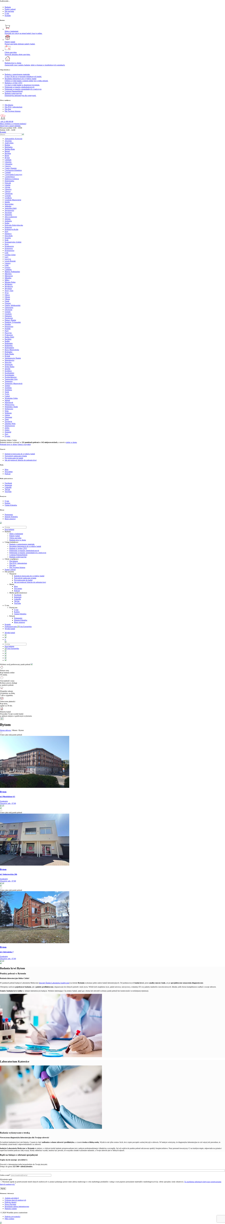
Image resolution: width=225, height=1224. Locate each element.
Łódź (7, 265)
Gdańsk (7, 185)
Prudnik (8, 329)
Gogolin (8, 196)
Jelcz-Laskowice (11, 217)
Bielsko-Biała (10, 149)
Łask (6, 253)
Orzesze (8, 303)
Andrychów (9, 143)
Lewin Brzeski (10, 261)
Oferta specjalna (15, 538)
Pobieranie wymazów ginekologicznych (24, 551)
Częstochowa (10, 177)
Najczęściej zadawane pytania (25, 578)
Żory (6, 434)
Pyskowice (9, 335)
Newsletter (18, 589)
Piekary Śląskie (10, 320)
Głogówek (9, 194)
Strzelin (7, 369)
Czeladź (8, 172)
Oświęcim (8, 310)
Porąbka (8, 324)
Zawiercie (8, 421)
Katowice (8, 227)
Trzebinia (8, 388)
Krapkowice (9, 246)
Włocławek (9, 402)
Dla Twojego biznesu (17, 567)
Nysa (7, 293)
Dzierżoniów (9, 181)
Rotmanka (8, 352)
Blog (16, 586)
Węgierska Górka (11, 398)
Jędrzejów (8, 215)
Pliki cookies (9, 1219)
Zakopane (8, 417)
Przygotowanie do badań (23, 580)
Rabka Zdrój (9, 337)
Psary (7, 331)
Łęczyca (8, 259)
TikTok (16, 601)
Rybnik (7, 356)
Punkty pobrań (10, 9)
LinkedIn (17, 599)
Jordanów (8, 221)
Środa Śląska (9, 367)
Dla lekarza (13, 561)
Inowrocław (9, 204)
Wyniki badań (10, 629)
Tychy (7, 394)
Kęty (6, 232)
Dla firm (12, 565)
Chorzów (8, 162)
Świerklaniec (9, 375)
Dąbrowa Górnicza (12, 179)
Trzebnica (8, 390)
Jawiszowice (9, 210)
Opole (7, 301)
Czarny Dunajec (11, 168)
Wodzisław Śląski (11, 407)
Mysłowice (9, 286)
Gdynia (7, 187)
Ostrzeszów (9, 307)
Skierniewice (9, 360)
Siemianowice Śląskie (13, 358)
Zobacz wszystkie (24, 444)
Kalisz (7, 223)
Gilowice (8, 189)
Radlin (7, 341)
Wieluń (7, 400)
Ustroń (7, 396)
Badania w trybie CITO (18, 548)
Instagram (17, 597)
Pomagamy (18, 618)
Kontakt (8, 16)
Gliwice (8, 191)
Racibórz (8, 339)
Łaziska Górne (10, 255)
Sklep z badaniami (16, 534)
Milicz (7, 280)
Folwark (8, 183)
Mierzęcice (9, 276)
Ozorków (8, 314)
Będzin (7, 145)
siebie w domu (71, 442)
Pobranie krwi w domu (8, 444)
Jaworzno (8, 213)
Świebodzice (9, 373)
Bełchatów (9, 147)
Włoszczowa (9, 405)
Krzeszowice (9, 251)
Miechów (8, 274)
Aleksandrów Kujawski (13, 139)
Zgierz (7, 430)
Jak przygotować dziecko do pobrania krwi (30, 582)
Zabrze (7, 415)
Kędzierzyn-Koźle (11, 229)
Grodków (8, 198)
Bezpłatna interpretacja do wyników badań (25, 546)
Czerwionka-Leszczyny (13, 175)
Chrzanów (8, 164)
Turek (7, 392)
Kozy (7, 244)
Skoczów (8, 362)
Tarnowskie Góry (11, 379)
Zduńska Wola (10, 424)
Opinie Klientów (20, 614)
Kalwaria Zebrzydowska (14, 225)
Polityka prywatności (12, 1217)
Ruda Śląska (9, 354)
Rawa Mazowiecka (12, 350)
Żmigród (8, 432)
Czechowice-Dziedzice (13, 170)
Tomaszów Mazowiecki (13, 383)
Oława (7, 295)
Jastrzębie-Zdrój (11, 208)
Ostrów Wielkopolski (12, 305)
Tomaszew (9, 381)
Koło (6, 240)
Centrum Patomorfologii (18, 555)
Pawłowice (9, 318)
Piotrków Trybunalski (13, 322)
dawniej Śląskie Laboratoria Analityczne (54, 983)
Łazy (6, 257)
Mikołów (8, 278)
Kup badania (9, 529)
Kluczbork (9, 236)
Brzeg (7, 156)
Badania (8, 7)
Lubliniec (8, 270)
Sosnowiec (9, 364)
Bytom (7, 158)
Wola (7, 411)
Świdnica (8, 371)
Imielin (7, 202)
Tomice (7, 386)
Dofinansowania (11, 627)
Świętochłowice (11, 377)
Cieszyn (8, 166)
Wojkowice (9, 409)
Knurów (8, 238)
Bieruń (7, 151)
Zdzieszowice (10, 426)
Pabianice (8, 316)
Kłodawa (8, 234)
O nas (7, 13)
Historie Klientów (20, 620)
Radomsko (9, 343)
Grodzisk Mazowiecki (13, 200)
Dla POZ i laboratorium (18, 563)
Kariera (17, 612)
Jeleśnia (7, 219)
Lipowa (7, 263)
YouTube (17, 603)
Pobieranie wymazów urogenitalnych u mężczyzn (27, 553)
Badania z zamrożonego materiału (21, 544)
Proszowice (9, 326)
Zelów (7, 428)
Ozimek (8, 312)
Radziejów (9, 345)
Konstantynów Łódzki (13, 242)
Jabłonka (8, 206)
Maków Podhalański (12, 272)
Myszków (8, 288)
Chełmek (8, 160)
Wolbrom (8, 413)
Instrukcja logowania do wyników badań (29, 576)
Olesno (7, 297)
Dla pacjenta (9, 11)
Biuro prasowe (19, 622)
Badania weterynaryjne (17, 557)
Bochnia (8, 153)
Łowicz (7, 267)
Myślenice (8, 284)
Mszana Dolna (10, 282)
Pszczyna (8, 333)
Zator (7, 419)
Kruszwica (9, 248)
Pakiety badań (14, 536)
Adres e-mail (5, 1175)
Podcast (17, 591)
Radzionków (9, 348)
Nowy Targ (9, 291)
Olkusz (7, 299)
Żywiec (7, 436)
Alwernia (8, 141)
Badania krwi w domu (17, 540)
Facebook (17, 595)
